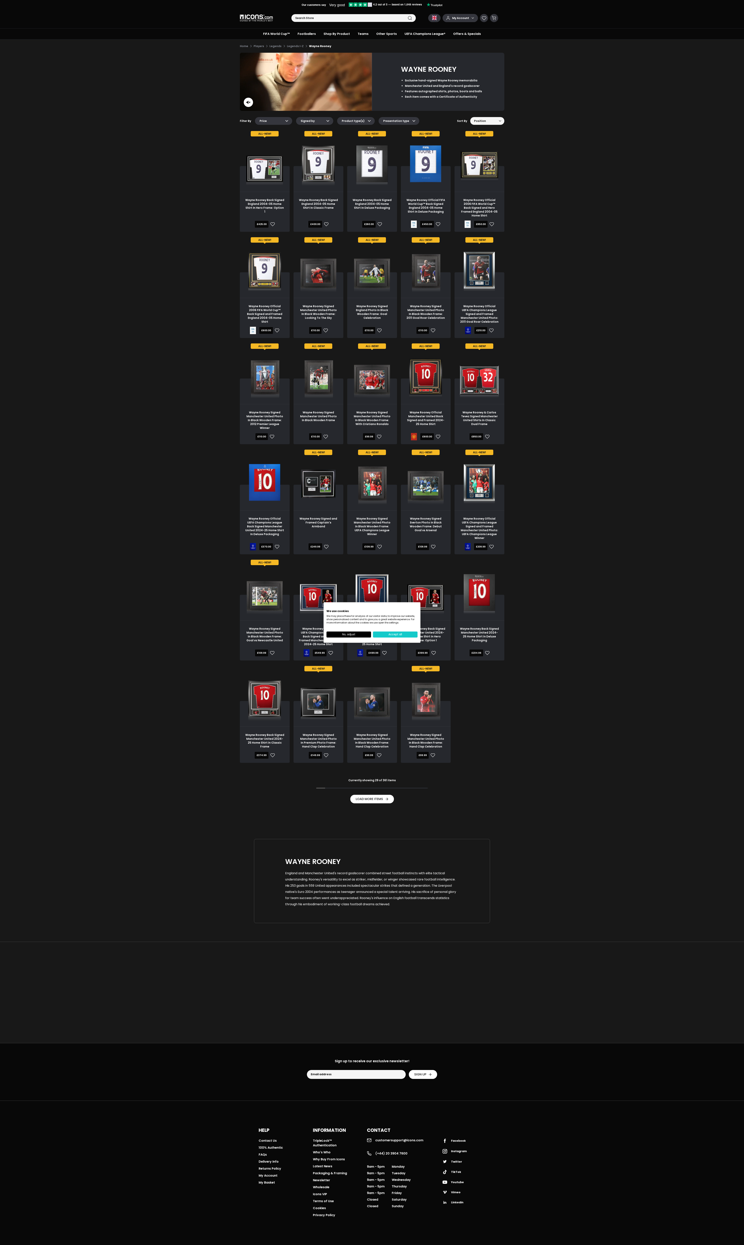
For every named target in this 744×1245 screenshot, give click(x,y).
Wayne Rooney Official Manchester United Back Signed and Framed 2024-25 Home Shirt (425, 418)
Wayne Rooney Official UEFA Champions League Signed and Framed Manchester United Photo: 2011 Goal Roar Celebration (479, 314)
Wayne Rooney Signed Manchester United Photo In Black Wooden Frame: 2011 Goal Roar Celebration (425, 312)
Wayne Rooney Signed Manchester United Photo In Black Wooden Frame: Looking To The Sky (318, 312)
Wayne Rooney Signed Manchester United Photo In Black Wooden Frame (318, 416)
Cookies (319, 1208)
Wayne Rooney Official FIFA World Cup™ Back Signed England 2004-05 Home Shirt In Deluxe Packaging (425, 206)
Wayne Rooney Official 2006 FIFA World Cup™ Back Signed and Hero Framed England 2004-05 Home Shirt (479, 207)
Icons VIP (320, 1194)
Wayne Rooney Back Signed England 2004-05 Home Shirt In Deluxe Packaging (372, 204)
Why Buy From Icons (329, 1159)
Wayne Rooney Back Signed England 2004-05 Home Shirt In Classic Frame (318, 204)
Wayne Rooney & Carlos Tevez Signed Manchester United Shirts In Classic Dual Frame (479, 418)
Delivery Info (269, 1161)
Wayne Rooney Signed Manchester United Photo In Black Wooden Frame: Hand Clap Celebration (372, 740)
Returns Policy (270, 1168)
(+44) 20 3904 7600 (391, 1153)
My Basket (267, 1182)
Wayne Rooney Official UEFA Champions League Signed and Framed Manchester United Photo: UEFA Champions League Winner (479, 528)
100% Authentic (271, 1147)
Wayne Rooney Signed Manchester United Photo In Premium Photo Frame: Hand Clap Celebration (318, 740)
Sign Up (420, 1074)
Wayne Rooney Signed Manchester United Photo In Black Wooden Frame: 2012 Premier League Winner (264, 420)
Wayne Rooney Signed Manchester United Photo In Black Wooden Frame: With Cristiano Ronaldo (372, 418)
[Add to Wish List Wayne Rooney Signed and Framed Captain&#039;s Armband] (325, 546)
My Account (268, 1175)
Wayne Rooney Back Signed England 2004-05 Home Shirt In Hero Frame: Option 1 (264, 206)
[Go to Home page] (256, 18)
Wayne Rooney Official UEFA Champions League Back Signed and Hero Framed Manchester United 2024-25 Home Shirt (318, 636)
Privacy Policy (324, 1215)
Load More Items (369, 799)
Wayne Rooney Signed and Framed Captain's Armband (318, 522)
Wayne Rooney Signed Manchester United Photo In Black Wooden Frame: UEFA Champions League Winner (372, 526)
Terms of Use (323, 1201)
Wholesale (321, 1187)
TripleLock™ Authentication (325, 1143)
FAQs (263, 1154)
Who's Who (322, 1152)
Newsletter (321, 1180)
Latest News (322, 1166)
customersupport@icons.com (399, 1140)
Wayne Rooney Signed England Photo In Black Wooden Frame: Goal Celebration (372, 312)
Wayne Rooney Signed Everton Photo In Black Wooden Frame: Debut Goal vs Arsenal (426, 524)
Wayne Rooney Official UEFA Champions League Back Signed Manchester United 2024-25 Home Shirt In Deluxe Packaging (264, 526)
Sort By (462, 121)
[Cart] (494, 18)
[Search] (410, 18)
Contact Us (268, 1140)
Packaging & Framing (330, 1173)
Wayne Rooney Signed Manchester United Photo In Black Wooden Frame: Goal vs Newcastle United (264, 634)
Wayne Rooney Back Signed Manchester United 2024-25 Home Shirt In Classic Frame (264, 740)
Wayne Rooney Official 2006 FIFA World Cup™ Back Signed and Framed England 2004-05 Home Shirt (264, 314)
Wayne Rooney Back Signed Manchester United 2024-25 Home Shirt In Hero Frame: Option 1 (425, 634)
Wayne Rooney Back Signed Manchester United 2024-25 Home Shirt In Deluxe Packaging (479, 634)
